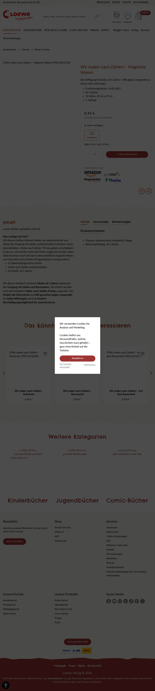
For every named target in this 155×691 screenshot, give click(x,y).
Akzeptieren (77, 358)
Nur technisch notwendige (65, 365)
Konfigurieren (89, 365)
